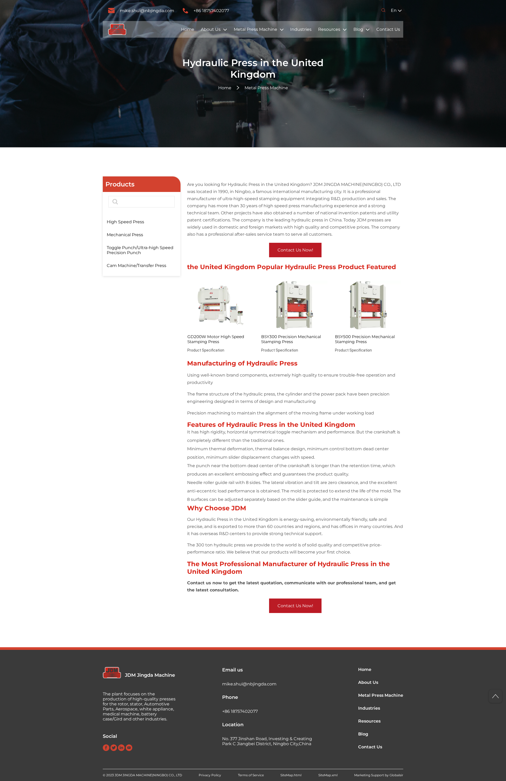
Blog (358, 29)
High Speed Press (125, 221)
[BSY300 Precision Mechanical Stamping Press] (294, 305)
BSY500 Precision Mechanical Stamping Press (365, 339)
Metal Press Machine (255, 29)
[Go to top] (495, 696)
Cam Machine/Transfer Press (136, 265)
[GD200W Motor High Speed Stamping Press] (220, 305)
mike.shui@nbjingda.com (147, 10)
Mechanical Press (125, 234)
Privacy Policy (210, 775)
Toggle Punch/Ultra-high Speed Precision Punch (140, 250)
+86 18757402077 (211, 10)
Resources (329, 29)
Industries (301, 29)
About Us (211, 29)
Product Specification (205, 350)
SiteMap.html (290, 775)
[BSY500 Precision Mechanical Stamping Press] (368, 305)
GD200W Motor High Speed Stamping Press (215, 339)
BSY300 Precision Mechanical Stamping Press (291, 339)
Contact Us (388, 29)
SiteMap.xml (328, 775)
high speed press (282, 205)
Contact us (199, 582)
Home (187, 29)
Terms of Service (251, 775)
